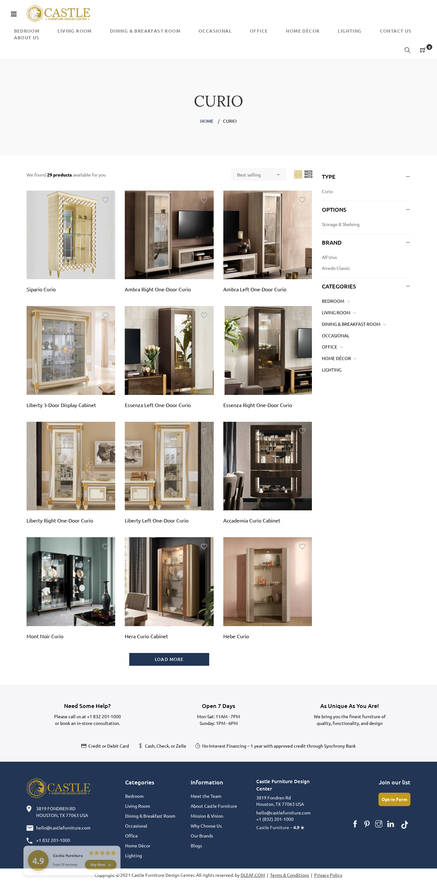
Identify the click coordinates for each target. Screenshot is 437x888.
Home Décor (336, 358)
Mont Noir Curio (45, 636)
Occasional (335, 335)
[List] (308, 174)
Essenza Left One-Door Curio (158, 405)
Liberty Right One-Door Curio (60, 520)
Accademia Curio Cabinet (251, 520)
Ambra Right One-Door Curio (158, 289)
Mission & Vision (207, 816)
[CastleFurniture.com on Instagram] (378, 824)
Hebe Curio (236, 636)
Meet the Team (206, 796)
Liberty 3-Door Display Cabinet (61, 405)
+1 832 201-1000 (104, 716)
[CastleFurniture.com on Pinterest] (366, 824)
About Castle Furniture (214, 806)
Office (329, 347)
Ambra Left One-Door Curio (254, 289)
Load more (169, 659)
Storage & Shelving (341, 224)
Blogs (196, 845)
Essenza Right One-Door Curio (257, 405)
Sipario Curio (41, 289)
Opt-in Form (394, 799)
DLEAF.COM (253, 875)
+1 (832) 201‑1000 (275, 819)
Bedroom (333, 301)
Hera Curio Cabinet (146, 636)
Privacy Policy (328, 875)
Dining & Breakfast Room (351, 324)
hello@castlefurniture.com (63, 827)
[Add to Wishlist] (105, 200)
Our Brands (202, 835)
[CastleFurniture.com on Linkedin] (390, 824)
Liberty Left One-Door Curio (156, 520)
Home (206, 121)
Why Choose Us (206, 826)
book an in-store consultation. (90, 723)
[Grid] (298, 174)
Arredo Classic (336, 268)
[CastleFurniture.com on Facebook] (355, 824)
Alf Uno (329, 257)
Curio (327, 191)
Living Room (336, 312)
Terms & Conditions (289, 875)
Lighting (331, 370)
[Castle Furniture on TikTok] (404, 824)
